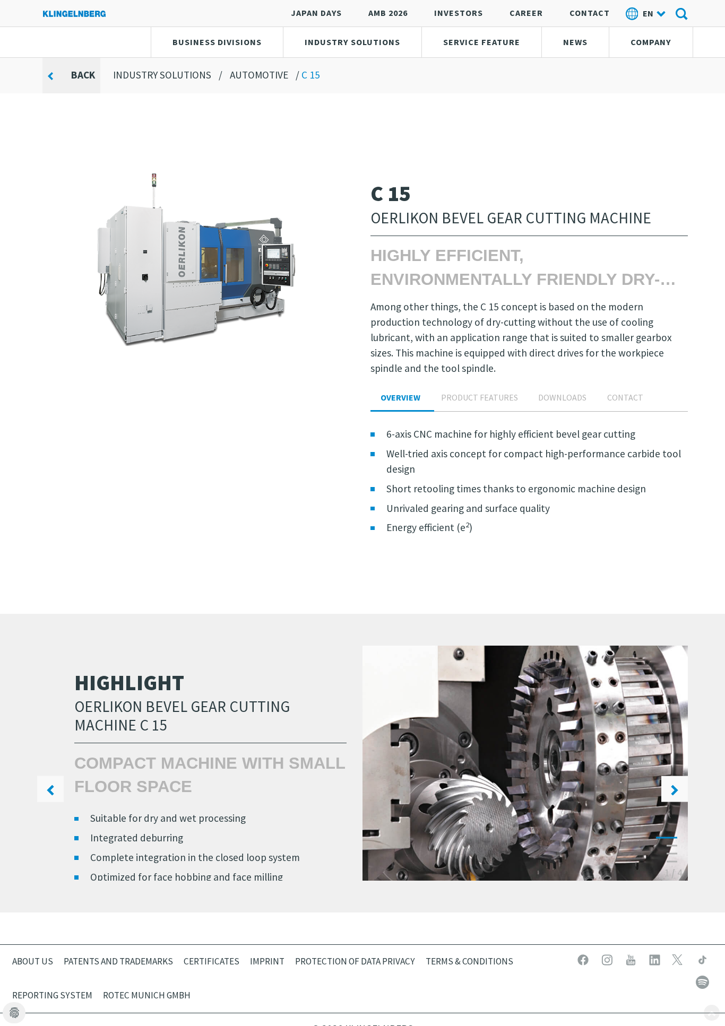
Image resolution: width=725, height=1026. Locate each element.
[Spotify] (702, 981)
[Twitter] (680, 958)
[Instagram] (608, 958)
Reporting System (52, 995)
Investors (458, 12)
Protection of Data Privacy (355, 961)
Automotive (259, 74)
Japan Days (316, 12)
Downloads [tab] (562, 397)
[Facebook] (584, 958)
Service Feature (481, 42)
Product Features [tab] (479, 397)
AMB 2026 (388, 12)
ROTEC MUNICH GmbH (147, 995)
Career (526, 12)
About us (32, 961)
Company (651, 42)
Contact (589, 12)
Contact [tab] (625, 397)
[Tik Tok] (702, 958)
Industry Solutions (352, 42)
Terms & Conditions (469, 961)
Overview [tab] (400, 397)
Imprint (267, 961)
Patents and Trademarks (118, 961)
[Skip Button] (712, 1013)
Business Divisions (217, 42)
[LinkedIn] (656, 958)
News (575, 42)
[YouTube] (632, 958)
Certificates (211, 961)
